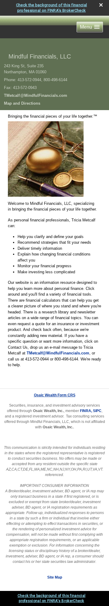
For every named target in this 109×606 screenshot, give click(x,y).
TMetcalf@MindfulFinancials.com (58, 353)
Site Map (54, 577)
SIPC (97, 411)
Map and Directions (22, 103)
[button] (90, 27)
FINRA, (86, 411)
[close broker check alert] (101, 5)
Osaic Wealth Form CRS (54, 395)
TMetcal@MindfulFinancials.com (35, 95)
